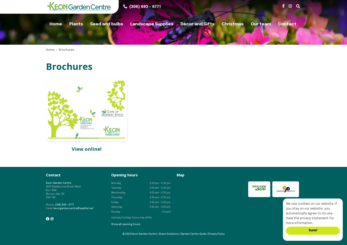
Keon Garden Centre (58, 183)
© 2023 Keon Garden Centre (139, 234)
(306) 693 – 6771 (64, 205)
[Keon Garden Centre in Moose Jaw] (79, 6)
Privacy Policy (216, 234)
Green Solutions (169, 234)
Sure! (313, 230)
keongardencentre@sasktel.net (73, 208)
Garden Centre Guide (193, 234)
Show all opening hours (125, 224)
